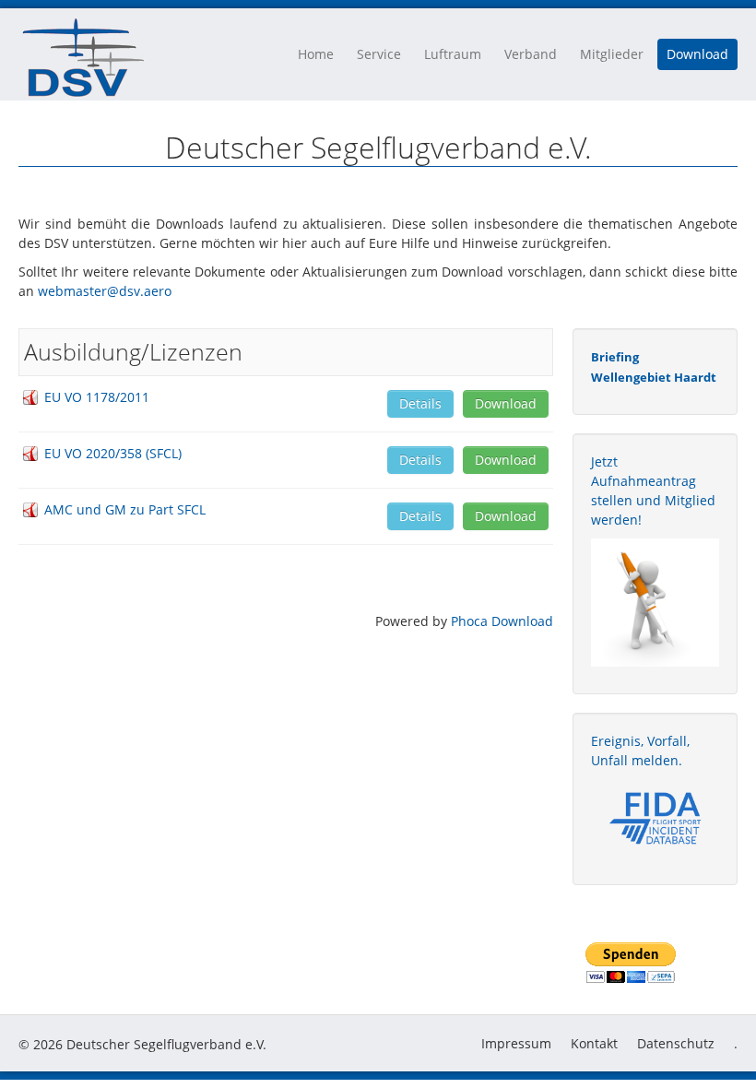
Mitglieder (612, 54)
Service (379, 54)
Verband (530, 54)
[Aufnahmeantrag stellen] (655, 602)
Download (697, 54)
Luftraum (452, 54)
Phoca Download (502, 621)
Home (316, 54)
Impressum (516, 1043)
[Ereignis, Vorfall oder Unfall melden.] (655, 816)
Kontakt (594, 1043)
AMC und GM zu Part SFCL (125, 509)
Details (420, 403)
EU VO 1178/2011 (96, 397)
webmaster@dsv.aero (104, 291)
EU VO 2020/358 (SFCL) (113, 453)
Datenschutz (676, 1043)
